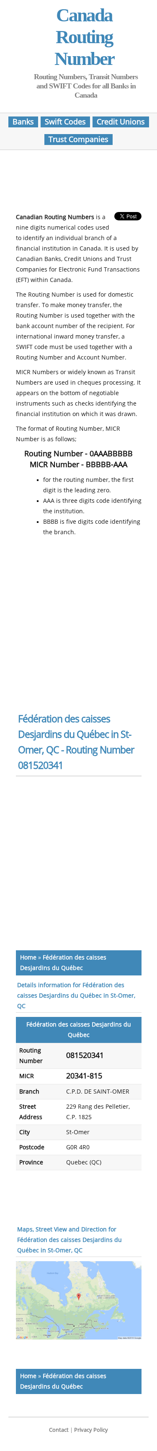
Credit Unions (121, 122)
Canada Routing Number (84, 37)
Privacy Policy (91, 1430)
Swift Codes (65, 122)
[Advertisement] (83, 183)
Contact (59, 1430)
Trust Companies (78, 139)
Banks (23, 122)
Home (28, 957)
